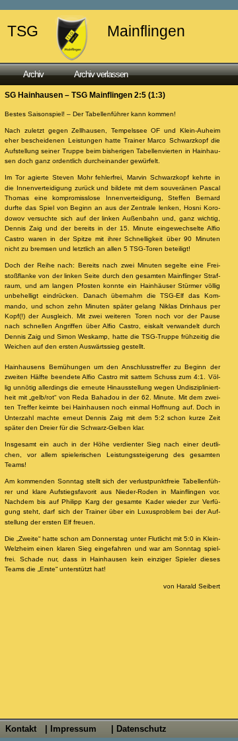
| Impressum (71, 729)
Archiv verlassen (101, 74)
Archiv (33, 74)
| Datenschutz (139, 729)
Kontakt (20, 729)
